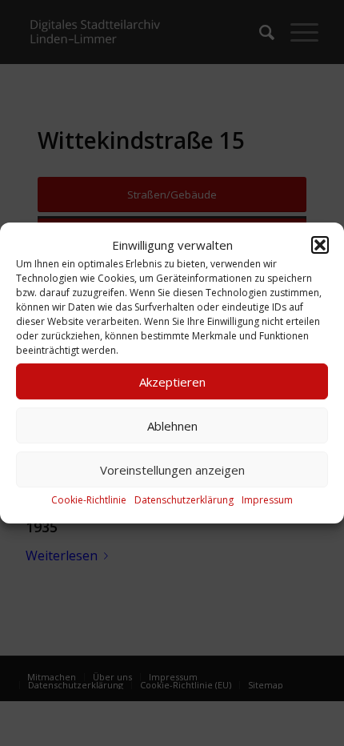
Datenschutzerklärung (184, 500)
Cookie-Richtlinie (88, 500)
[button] (320, 245)
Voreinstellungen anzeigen (172, 470)
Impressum (267, 500)
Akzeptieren (172, 382)
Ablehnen (172, 426)
